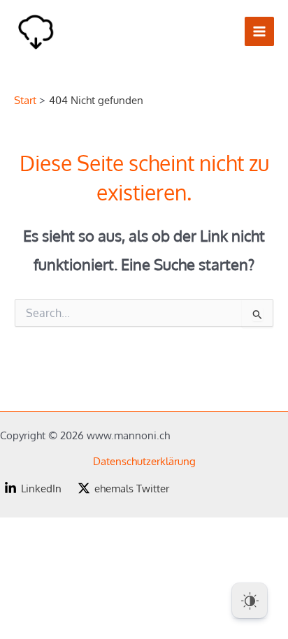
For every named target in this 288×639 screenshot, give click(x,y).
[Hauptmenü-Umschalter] (259, 31)
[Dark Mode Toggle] (249, 600)
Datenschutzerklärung (144, 461)
